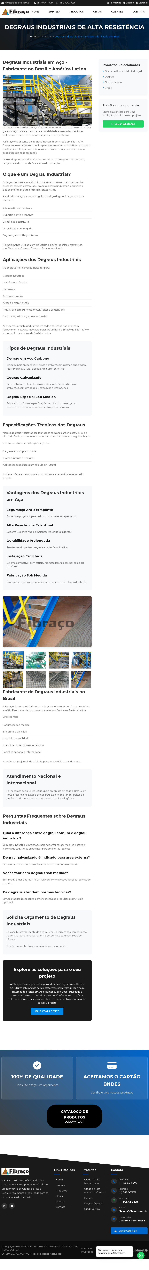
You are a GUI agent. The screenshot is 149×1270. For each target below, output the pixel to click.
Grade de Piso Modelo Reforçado (124, 71)
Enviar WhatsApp (125, 124)
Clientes (60, 1201)
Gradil (108, 87)
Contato (60, 1207)
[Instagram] (4, 1206)
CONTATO (139, 11)
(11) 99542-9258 (67, 2)
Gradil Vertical (92, 1209)
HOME (35, 11)
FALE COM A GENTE (47, 1011)
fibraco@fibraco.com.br (17, 2)
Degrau (109, 76)
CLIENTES (117, 11)
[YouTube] (12, 1206)
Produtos (46, 36)
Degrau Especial (93, 1203)
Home (33, 36)
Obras (59, 1196)
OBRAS (97, 11)
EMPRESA (54, 11)
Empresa (61, 1185)
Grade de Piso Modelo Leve (92, 1181)
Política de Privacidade (87, 1250)
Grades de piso (113, 82)
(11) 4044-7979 (45, 2)
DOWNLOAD (74, 1116)
